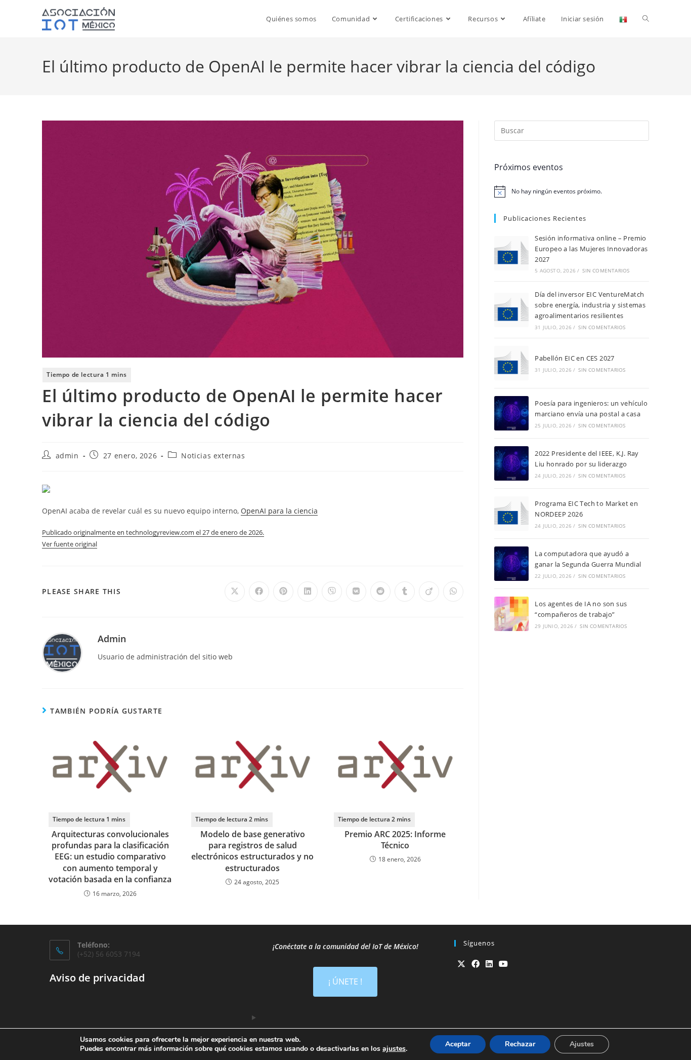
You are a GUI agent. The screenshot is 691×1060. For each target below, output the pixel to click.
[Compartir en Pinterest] (283, 591)
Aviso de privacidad (97, 978)
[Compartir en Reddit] (380, 591)
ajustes (394, 1048)
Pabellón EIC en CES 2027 (575, 358)
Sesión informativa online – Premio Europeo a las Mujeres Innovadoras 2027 (591, 248)
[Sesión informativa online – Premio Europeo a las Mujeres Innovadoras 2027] (511, 253)
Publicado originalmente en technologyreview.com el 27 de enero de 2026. (153, 532)
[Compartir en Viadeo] (429, 591)
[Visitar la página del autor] (62, 651)
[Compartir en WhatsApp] (453, 591)
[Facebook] (475, 964)
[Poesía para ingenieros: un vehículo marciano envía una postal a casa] (511, 413)
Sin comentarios (605, 270)
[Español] (623, 18)
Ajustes (582, 1044)
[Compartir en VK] (356, 591)
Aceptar (457, 1044)
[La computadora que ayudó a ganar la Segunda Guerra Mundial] (511, 563)
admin (67, 455)
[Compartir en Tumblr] (405, 591)
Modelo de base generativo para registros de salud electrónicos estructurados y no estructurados (252, 851)
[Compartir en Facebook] (259, 591)
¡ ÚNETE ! (345, 981)
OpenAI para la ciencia (279, 511)
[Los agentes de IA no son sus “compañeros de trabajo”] (511, 614)
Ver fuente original (69, 544)
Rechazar (520, 1044)
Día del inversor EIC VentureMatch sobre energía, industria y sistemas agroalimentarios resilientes (590, 305)
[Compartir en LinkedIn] (307, 591)
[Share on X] (235, 591)
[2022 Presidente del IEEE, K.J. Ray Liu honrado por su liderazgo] (511, 463)
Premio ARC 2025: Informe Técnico (395, 840)
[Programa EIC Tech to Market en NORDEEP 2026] (511, 513)
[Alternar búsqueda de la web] (646, 18)
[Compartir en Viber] (332, 591)
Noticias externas (213, 455)
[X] (461, 964)
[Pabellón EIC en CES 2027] (511, 363)
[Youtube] (503, 964)
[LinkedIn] (489, 964)
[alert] (571, 191)
